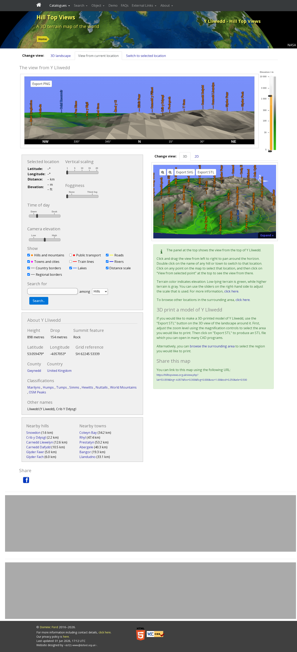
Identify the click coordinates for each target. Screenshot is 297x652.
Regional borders (49, 274)
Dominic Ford (49, 627)
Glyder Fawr (35, 452)
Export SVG (184, 172)
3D (185, 156)
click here (231, 291)
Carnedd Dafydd (38, 447)
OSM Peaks (37, 392)
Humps (49, 387)
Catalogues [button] (58, 5)
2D (197, 156)
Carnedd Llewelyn (39, 442)
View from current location (98, 55)
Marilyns (34, 387)
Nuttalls (102, 387)
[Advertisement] (150, 523)
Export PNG (41, 84)
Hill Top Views (55, 17)
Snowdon (33, 432)
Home (42, 39)
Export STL (206, 172)
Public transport (88, 255)
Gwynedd (34, 370)
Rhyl (82, 437)
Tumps (62, 387)
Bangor (85, 452)
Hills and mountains (49, 255)
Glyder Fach (35, 457)
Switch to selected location (146, 55)
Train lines (86, 261)
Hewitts (88, 387)
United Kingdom (59, 370)
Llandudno (87, 457)
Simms (74, 387)
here (66, 636)
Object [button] (97, 5)
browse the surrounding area (212, 346)
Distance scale (120, 268)
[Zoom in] (162, 172)
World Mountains (123, 387)
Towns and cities (46, 261)
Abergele (86, 447)
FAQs (124, 5)
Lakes (82, 268)
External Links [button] (143, 5)
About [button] (165, 5)
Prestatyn (86, 442)
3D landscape (61, 55)
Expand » (267, 235)
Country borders (48, 268)
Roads (119, 255)
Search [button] (79, 5)
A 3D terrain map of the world (67, 26)
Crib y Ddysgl (36, 437)
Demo (113, 5)
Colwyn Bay (88, 432)
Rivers (119, 261)
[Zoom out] (170, 172)
